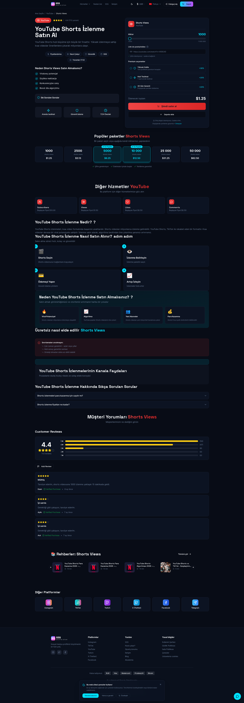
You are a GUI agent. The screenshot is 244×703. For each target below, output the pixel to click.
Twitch (90, 653)
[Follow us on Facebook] (65, 652)
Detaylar (179, 124)
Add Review (46, 466)
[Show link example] (147, 47)
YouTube (49, 13)
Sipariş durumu (131, 649)
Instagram (92, 642)
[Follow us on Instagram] (53, 652)
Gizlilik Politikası (168, 646)
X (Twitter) (92, 656)
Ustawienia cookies (170, 656)
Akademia (129, 660)
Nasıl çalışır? (130, 646)
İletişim (114, 4)
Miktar (131, 34)
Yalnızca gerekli (107, 696)
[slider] (129, 38)
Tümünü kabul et (91, 696)
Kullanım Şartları (168, 642)
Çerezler (165, 653)
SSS (107, 4)
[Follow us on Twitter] (59, 652)
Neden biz (97, 4)
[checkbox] (131, 68)
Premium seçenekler (136, 61)
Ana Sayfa (39, 13)
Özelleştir (124, 696)
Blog (127, 656)
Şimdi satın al (169, 106)
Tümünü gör (183, 554)
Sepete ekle (169, 114)
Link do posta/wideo (136, 47)
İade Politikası (168, 649)
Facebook (92, 660)
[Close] (160, 684)
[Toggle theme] (131, 4)
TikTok (90, 646)
